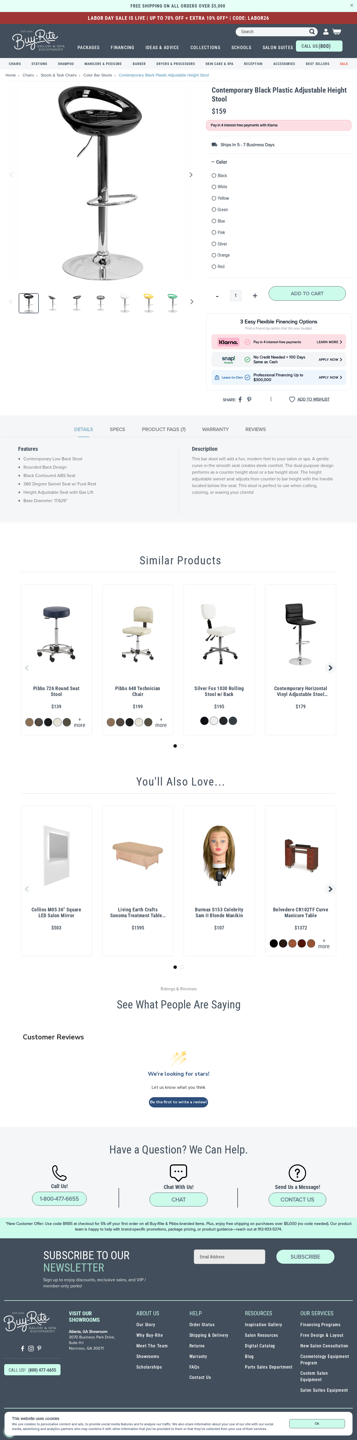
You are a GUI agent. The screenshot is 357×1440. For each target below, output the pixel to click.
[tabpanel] (178, 480)
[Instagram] (31, 1349)
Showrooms (147, 1356)
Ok (317, 1423)
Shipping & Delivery (209, 1335)
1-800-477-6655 (59, 1199)
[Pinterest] (39, 1349)
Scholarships (149, 1367)
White (222, 186)
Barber (139, 64)
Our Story (145, 1324)
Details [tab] (83, 429)
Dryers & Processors (175, 64)
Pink (221, 232)
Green (223, 209)
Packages (89, 47)
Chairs (15, 64)
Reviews (255, 429)
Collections (205, 47)
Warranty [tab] (215, 429)
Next (190, 175)
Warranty (198, 1356)
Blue (221, 221)
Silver (222, 244)
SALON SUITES (278, 47)
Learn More (327, 342)
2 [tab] (182, 746)
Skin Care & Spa (219, 64)
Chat (179, 1199)
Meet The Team (152, 1346)
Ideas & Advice (162, 47)
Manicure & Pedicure (103, 64)
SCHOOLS (241, 47)
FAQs (194, 1367)
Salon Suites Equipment (324, 1390)
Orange (224, 255)
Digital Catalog (260, 1346)
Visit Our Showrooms (84, 1316)
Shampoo (66, 64)
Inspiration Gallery (263, 1324)
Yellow (223, 198)
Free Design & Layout (322, 1335)
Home (11, 75)
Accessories (284, 64)
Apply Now (328, 359)
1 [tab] (175, 746)
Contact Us (297, 1199)
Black (222, 175)
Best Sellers (317, 64)
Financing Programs (320, 1324)
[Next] (190, 303)
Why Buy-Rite (149, 1335)
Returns (197, 1346)
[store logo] (38, 40)
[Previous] (10, 303)
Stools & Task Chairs (59, 75)
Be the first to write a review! (178, 1102)
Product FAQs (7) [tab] (163, 429)
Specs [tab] (117, 429)
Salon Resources (261, 1335)
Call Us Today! (316, 47)
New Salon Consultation (324, 1346)
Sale (344, 64)
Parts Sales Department (269, 1367)
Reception (253, 64)
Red (221, 266)
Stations (39, 64)
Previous (11, 175)
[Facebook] (22, 1349)
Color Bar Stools (98, 75)
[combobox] (277, 31)
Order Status (202, 1324)
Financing (122, 47)
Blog (249, 1356)
